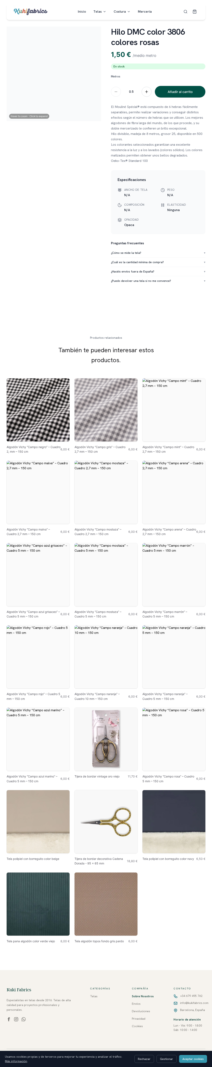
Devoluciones (141, 1011)
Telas (97, 11)
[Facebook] (9, 1019)
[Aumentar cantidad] (147, 92)
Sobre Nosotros (143, 996)
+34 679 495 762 (191, 996)
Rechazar (144, 1059)
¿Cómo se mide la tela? (158, 253)
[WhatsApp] (24, 1019)
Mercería (145, 11)
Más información (16, 1061)
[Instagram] (16, 1019)
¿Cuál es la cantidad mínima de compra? (158, 262)
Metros (115, 76)
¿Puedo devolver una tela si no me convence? (158, 281)
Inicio (82, 11)
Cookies (137, 1026)
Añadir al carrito (180, 92)
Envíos (136, 1004)
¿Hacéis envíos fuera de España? (158, 271)
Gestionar (166, 1059)
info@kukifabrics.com (194, 1003)
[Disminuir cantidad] (116, 92)
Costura (120, 11)
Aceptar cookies (193, 1059)
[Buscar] (185, 11)
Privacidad (138, 1019)
